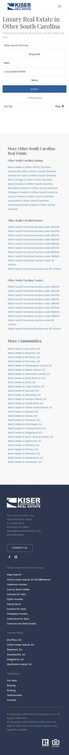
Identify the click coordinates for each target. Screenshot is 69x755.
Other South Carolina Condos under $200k (34, 286)
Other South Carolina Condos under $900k (33, 316)
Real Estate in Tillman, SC (23, 449)
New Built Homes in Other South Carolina (33, 188)
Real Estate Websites (40, 725)
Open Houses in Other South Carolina (30, 183)
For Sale (12, 680)
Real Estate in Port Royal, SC (25, 424)
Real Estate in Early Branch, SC (26, 378)
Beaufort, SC (14, 649)
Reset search (36, 98)
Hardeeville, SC (16, 654)
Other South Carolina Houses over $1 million (34, 268)
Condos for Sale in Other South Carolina (32, 175)
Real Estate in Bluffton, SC (24, 357)
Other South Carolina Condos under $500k (33, 299)
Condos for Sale (16, 608)
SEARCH (34, 89)
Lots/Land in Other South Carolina (28, 200)
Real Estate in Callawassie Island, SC (30, 365)
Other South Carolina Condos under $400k (34, 295)
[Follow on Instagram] (15, 557)
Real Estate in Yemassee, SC (25, 461)
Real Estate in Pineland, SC (24, 420)
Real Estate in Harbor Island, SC (27, 399)
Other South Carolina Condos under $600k (33, 303)
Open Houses (15, 599)
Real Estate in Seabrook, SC (24, 440)
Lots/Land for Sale (18, 618)
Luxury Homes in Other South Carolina (31, 196)
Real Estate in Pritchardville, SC (27, 428)
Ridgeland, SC (15, 659)
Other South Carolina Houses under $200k (34, 226)
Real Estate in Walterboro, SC (25, 457)
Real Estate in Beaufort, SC (24, 352)
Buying (11, 685)
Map (58, 106)
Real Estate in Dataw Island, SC (26, 369)
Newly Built (14, 604)
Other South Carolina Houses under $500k (33, 239)
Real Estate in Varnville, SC (24, 453)
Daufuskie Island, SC (19, 664)
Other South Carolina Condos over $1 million (34, 328)
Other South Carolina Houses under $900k (33, 256)
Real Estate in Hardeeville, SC (25, 403)
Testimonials (14, 695)
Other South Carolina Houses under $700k (33, 247)
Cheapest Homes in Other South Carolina (32, 192)
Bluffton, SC (14, 639)
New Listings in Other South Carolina (30, 179)
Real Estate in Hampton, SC (24, 394)
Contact (11, 699)
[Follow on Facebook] (9, 557)
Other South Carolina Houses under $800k (34, 252)
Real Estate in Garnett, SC (23, 390)
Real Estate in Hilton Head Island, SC (30, 407)
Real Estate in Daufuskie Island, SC (29, 373)
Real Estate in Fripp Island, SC (26, 386)
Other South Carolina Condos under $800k (34, 311)
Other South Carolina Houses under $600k (33, 243)
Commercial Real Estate (21, 623)
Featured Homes (17, 584)
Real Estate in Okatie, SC (22, 415)
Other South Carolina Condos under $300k (34, 290)
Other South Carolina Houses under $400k (34, 235)
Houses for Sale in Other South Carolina (32, 171)
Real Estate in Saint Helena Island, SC (30, 436)
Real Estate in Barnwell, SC (24, 348)
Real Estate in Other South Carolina (29, 167)
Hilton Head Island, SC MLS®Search (28, 579)
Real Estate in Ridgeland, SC (25, 432)
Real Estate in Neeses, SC (23, 411)
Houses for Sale (16, 594)
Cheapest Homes (17, 613)
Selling (11, 690)
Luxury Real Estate (18, 589)
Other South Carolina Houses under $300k (34, 231)
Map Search (14, 574)
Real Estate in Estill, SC (22, 382)
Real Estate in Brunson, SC (24, 361)
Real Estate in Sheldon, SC (24, 445)
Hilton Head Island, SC (20, 644)
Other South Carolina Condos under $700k (33, 307)
